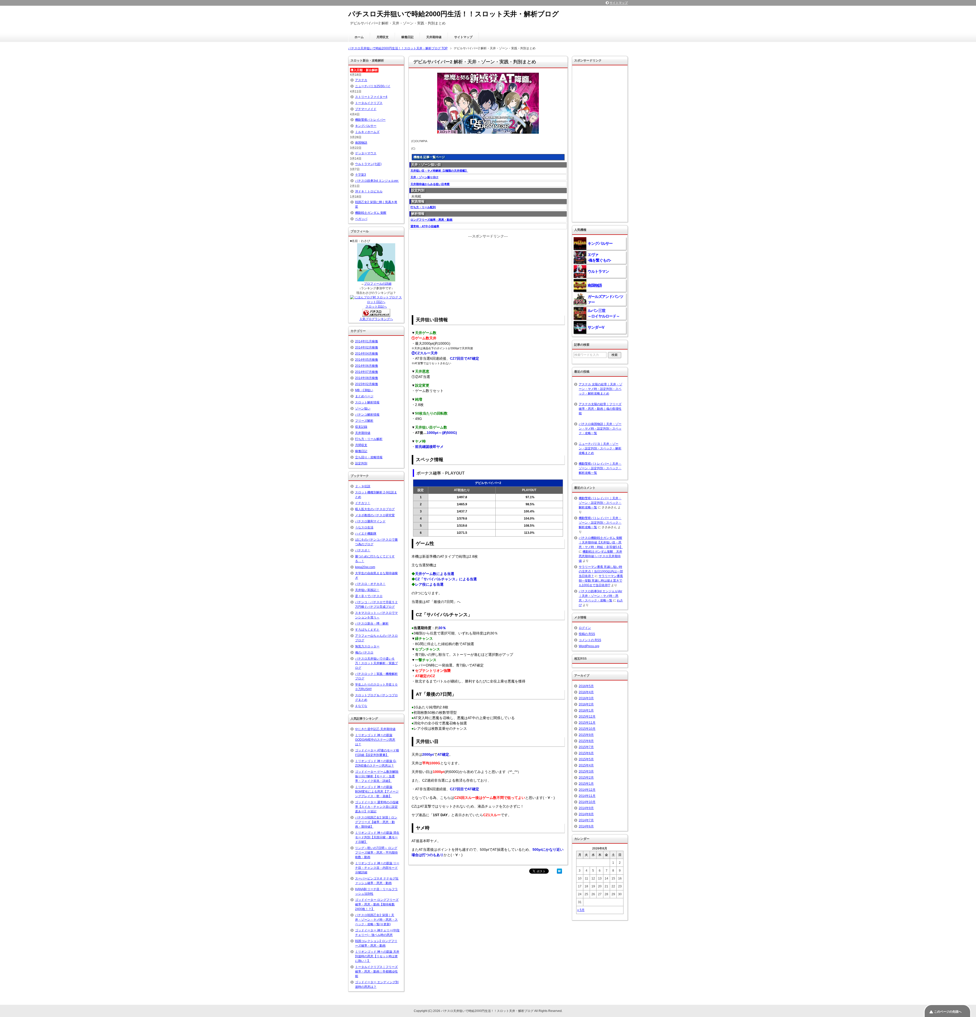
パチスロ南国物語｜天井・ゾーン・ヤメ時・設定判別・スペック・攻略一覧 (600, 428)
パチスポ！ (362, 550)
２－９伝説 (362, 486)
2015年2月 (586, 777)
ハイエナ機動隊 (365, 533)
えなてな (361, 706)
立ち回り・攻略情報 (369, 457)
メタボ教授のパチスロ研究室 (375, 515)
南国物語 (361, 142)
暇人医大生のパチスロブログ (375, 509)
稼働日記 (407, 37)
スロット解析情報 (367, 402)
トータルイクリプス (369, 103)
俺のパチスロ (364, 652)
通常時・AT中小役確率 (424, 226)
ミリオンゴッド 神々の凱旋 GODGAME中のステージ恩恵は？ (375, 739)
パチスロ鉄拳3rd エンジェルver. (377, 181)
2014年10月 (587, 802)
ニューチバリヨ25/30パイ (372, 86)
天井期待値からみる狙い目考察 (430, 184)
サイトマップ (463, 37)
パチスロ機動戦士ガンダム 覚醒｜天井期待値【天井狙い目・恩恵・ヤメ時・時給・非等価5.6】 (601, 542)
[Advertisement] (488, 274)
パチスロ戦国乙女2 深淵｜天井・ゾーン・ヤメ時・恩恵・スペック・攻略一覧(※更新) (376, 919)
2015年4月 (586, 765)
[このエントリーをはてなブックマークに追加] (559, 871)
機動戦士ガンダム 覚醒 (370, 213)
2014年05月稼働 (366, 359)
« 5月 (581, 910)
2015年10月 (587, 729)
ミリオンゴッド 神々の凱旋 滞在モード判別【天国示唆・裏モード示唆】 (377, 837)
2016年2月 (586, 704)
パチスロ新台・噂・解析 (372, 623)
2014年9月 (586, 808)
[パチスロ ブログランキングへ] (376, 314)
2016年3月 (586, 698)
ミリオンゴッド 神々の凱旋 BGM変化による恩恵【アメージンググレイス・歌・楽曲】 (377, 791)
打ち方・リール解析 (369, 439)
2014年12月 (587, 790)
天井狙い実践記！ (367, 590)
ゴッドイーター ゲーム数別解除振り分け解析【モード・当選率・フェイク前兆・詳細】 (377, 776)
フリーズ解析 (364, 420)
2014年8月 (586, 814)
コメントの (590, 640)
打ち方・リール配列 (423, 207)
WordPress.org (589, 646)
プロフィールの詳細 (377, 283)
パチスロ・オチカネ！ (370, 584)
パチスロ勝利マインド (370, 521)
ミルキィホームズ (367, 132)
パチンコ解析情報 (367, 414)
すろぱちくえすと (367, 629)
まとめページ (364, 396)
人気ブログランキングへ (376, 319)
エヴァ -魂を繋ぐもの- (599, 257)
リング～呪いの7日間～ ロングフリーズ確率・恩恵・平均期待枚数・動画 (376, 852)
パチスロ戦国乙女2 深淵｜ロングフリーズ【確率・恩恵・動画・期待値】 (376, 822)
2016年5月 (586, 686)
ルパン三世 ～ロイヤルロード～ (604, 313)
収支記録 (361, 427)
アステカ (361, 80)
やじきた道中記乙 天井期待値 (375, 729)
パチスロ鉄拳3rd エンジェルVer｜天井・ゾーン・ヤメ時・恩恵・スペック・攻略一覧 (600, 595)
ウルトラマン (598, 271)
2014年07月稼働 (366, 372)
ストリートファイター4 (371, 97)
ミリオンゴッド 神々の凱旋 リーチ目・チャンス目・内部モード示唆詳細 (377, 867)
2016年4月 (586, 692)
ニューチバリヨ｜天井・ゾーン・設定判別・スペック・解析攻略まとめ (600, 448)
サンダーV (596, 327)
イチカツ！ (362, 503)
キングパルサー (365, 126)
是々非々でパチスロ (369, 596)
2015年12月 (587, 716)
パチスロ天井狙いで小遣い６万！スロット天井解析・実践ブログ (376, 663)
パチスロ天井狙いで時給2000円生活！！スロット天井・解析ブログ (453, 14)
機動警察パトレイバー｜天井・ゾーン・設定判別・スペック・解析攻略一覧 (600, 468)
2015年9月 (586, 735)
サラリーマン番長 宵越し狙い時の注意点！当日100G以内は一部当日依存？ (601, 571)
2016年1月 (586, 710)
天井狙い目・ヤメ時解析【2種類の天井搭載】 (439, 170)
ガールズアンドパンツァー (605, 299)
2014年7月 (586, 820)
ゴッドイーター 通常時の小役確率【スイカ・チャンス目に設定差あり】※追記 (377, 806)
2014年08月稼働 (366, 378)
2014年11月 (587, 796)
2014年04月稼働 (366, 353)
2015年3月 (586, 771)
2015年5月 (586, 759)
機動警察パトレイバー (370, 120)
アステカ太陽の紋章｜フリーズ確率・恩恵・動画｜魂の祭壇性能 (600, 408)
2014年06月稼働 (366, 366)
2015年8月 (586, 741)
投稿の (587, 634)
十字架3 (360, 174)
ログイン (585, 628)
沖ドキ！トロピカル (369, 191)
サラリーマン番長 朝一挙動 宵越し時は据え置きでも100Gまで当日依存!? (601, 580)
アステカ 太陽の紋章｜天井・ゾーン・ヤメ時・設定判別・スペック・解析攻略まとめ (600, 389)
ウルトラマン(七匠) (368, 164)
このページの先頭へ (948, 1011)
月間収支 (382, 37)
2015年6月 (586, 753)
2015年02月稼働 (366, 384)
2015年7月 (586, 747)
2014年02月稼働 (366, 347)
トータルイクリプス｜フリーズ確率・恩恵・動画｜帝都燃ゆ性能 (376, 971)
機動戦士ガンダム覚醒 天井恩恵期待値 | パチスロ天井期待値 (600, 556)
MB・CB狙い (364, 390)
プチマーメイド (365, 109)
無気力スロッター (367, 646)
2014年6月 (586, 826)
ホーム (359, 37)
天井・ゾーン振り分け (424, 177)
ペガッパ (361, 219)
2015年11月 (587, 722)
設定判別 (361, 463)
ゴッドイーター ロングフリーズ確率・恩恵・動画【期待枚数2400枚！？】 (377, 904)
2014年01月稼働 (366, 341)
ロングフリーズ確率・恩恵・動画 (431, 219)
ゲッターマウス (365, 153)
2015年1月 (586, 783)
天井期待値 (433, 37)
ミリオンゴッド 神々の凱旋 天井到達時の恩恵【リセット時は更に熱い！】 (377, 956)
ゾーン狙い (362, 408)
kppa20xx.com (365, 567)
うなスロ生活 (364, 527)
